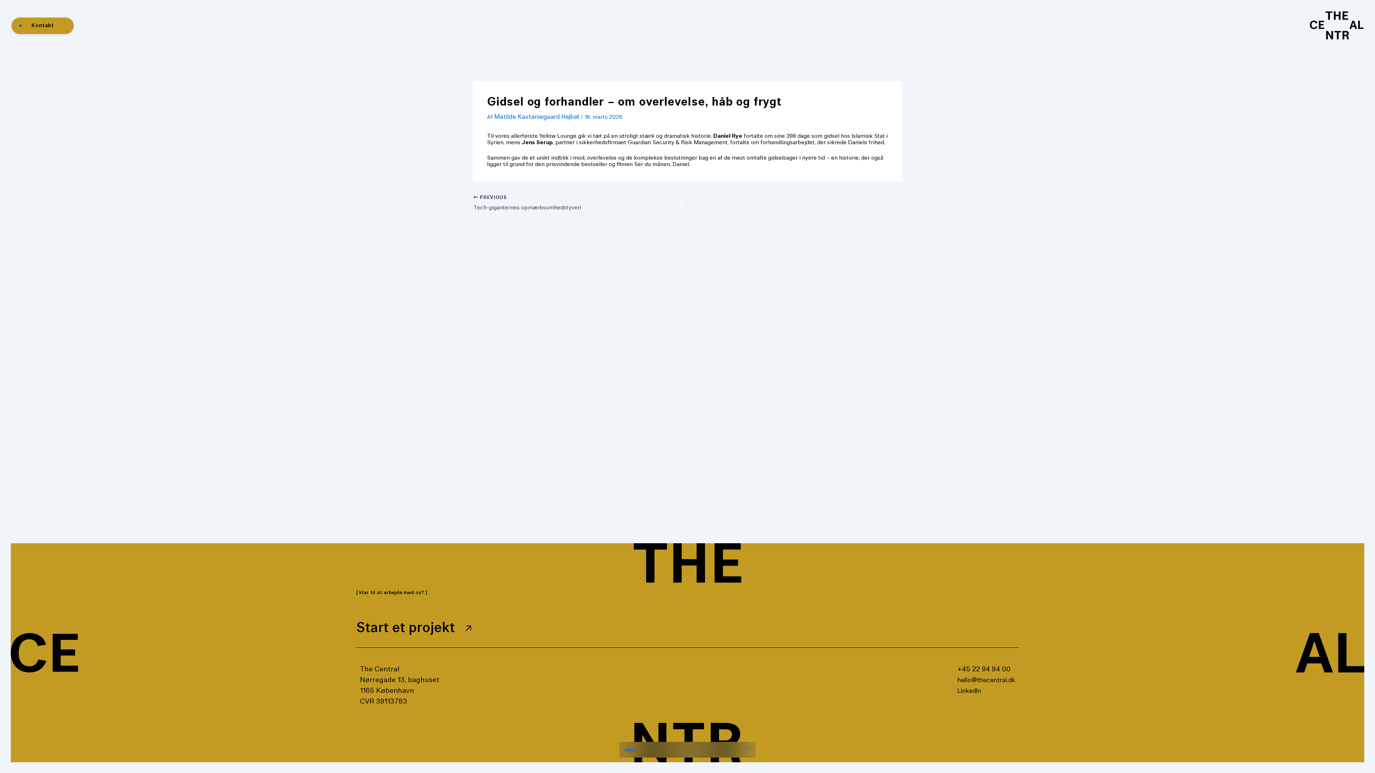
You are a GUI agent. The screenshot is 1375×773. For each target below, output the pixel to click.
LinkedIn (969, 691)
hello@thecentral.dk (986, 680)
